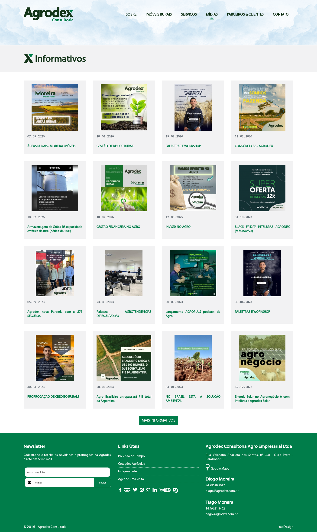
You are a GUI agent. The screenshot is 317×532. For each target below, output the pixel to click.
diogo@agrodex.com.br (222, 491)
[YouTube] (165, 490)
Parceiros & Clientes (245, 14)
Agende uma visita (131, 479)
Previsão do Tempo (131, 456)
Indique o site (127, 471)
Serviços (189, 14)
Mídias (212, 14)
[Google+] (148, 490)
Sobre (131, 14)
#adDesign (285, 527)
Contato (281, 14)
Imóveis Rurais (159, 14)
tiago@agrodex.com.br (222, 514)
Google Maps (220, 469)
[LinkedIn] (154, 490)
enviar (102, 482)
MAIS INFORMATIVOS (158, 420)
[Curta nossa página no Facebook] (120, 490)
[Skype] (175, 490)
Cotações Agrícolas (131, 464)
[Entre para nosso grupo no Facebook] (127, 490)
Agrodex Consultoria (48, 14)
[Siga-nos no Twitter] (135, 490)
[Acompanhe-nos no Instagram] (142, 490)
